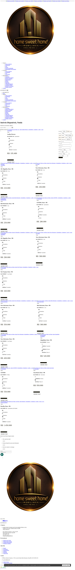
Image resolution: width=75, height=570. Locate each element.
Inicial (4, 548)
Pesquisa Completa (8, 78)
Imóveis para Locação (7, 541)
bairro (66, 137)
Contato (4, 88)
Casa (6, 66)
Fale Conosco (6, 561)
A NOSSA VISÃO (8, 85)
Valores (60, 141)
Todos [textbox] (60, 135)
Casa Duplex (7, 74)
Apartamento (7, 65)
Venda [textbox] (68, 131)
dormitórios (60, 149)
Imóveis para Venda (7, 540)
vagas (59, 155)
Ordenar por (63, 139)
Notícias (6, 80)
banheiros (60, 153)
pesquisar (60, 157)
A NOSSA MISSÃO (9, 84)
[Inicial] (30, 61)
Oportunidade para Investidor (10, 69)
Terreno (6, 67)
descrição (9, 162)
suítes (59, 151)
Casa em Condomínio (9, 68)
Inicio (4, 93)
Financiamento (8, 79)
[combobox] (68, 131)
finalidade (60, 131)
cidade (63, 135)
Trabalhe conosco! (8, 87)
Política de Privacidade (7, 563)
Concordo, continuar (66, 565)
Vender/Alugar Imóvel (9, 77)
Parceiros (7, 81)
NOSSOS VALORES (9, 86)
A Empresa (7, 76)
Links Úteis (7, 82)
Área (59, 145)
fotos (13, 162)
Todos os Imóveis (8, 64)
